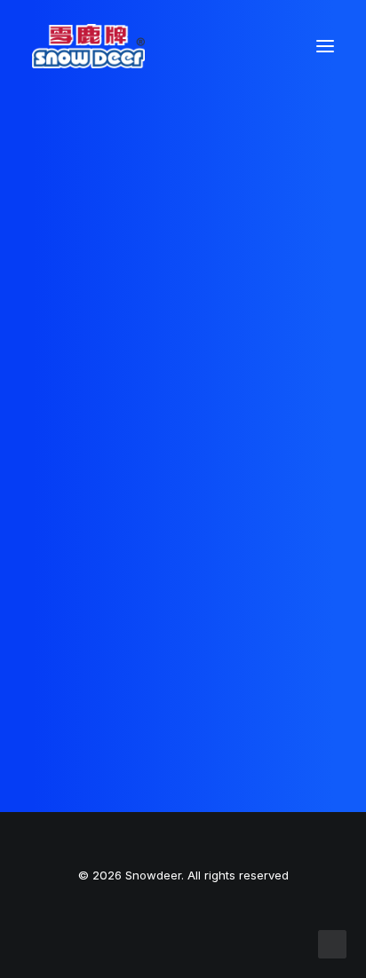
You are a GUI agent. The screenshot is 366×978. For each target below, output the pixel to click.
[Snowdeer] (88, 46)
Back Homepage (183, 519)
